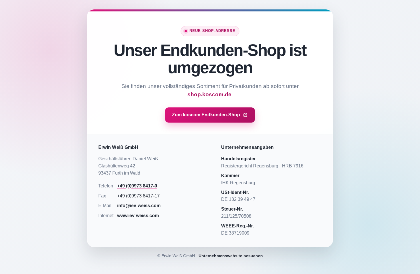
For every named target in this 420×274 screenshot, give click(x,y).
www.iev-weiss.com (138, 215)
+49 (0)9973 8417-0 (137, 185)
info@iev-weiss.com (139, 205)
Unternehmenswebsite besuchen (231, 255)
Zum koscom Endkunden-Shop (206, 114)
